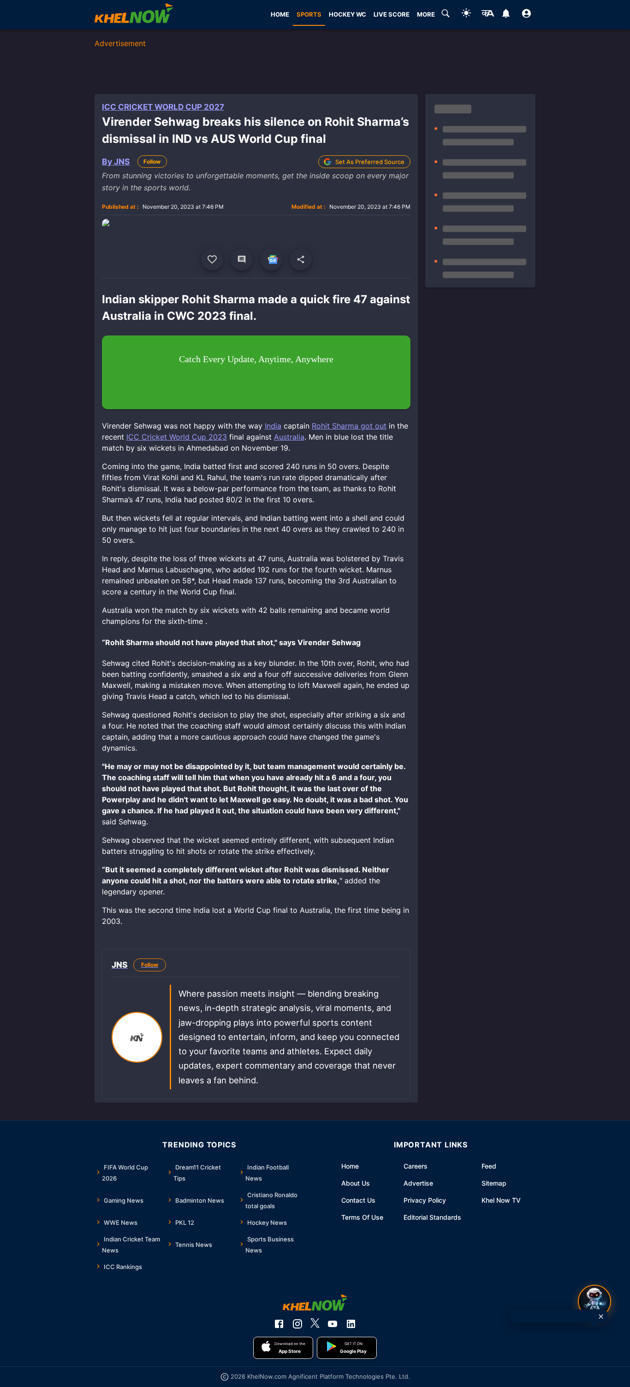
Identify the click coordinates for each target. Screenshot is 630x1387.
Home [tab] (280, 14)
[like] (212, 259)
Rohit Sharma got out (349, 425)
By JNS (116, 161)
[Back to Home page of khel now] (134, 14)
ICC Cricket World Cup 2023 (176, 436)
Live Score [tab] (392, 14)
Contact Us (358, 1200)
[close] (601, 1316)
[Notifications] (506, 14)
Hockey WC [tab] (347, 14)
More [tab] (426, 14)
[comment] (242, 259)
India (273, 425)
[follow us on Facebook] (279, 1323)
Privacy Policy (425, 1200)
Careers (416, 1166)
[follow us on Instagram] (297, 1323)
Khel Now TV (501, 1200)
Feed (488, 1166)
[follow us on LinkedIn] (351, 1323)
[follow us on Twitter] (315, 1323)
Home (350, 1166)
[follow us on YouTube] (332, 1323)
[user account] (526, 14)
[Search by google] (445, 15)
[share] (301, 259)
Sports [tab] (309, 14)
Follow (151, 161)
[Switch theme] (466, 14)
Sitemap (493, 1183)
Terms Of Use (362, 1217)
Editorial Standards (432, 1217)
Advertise (418, 1183)
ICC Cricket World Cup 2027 (163, 107)
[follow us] (271, 259)
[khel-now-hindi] (487, 15)
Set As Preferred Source (369, 161)
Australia (289, 436)
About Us (355, 1183)
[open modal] (594, 1301)
